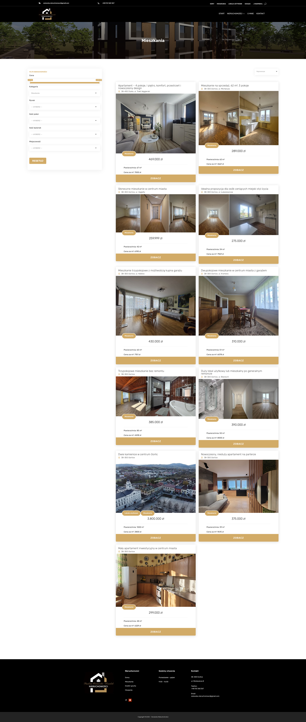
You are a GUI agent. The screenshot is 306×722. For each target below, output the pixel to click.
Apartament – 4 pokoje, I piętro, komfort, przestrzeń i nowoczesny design (149, 87)
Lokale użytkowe (131, 513)
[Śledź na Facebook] (126, 700)
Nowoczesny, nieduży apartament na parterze (228, 454)
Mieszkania (129, 154)
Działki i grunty (130, 686)
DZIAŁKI (248, 4)
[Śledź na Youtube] (130, 700)
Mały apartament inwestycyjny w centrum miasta (147, 548)
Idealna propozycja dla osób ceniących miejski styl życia (234, 188)
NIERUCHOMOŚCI (234, 14)
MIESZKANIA (221, 4)
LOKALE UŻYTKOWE (235, 4)
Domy (127, 678)
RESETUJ (37, 160)
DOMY (212, 4)
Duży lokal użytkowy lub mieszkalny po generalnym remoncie (231, 372)
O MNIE (250, 14)
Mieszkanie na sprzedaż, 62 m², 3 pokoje (225, 85)
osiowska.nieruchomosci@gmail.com (56, 3)
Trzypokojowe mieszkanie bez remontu (141, 371)
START (221, 14)
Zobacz (155, 178)
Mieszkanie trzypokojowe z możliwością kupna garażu (150, 270)
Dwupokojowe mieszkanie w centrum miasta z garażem (234, 270)
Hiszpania (128, 690)
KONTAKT (260, 14)
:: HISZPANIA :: (258, 4)
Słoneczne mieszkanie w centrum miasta (142, 188)
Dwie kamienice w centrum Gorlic (138, 454)
